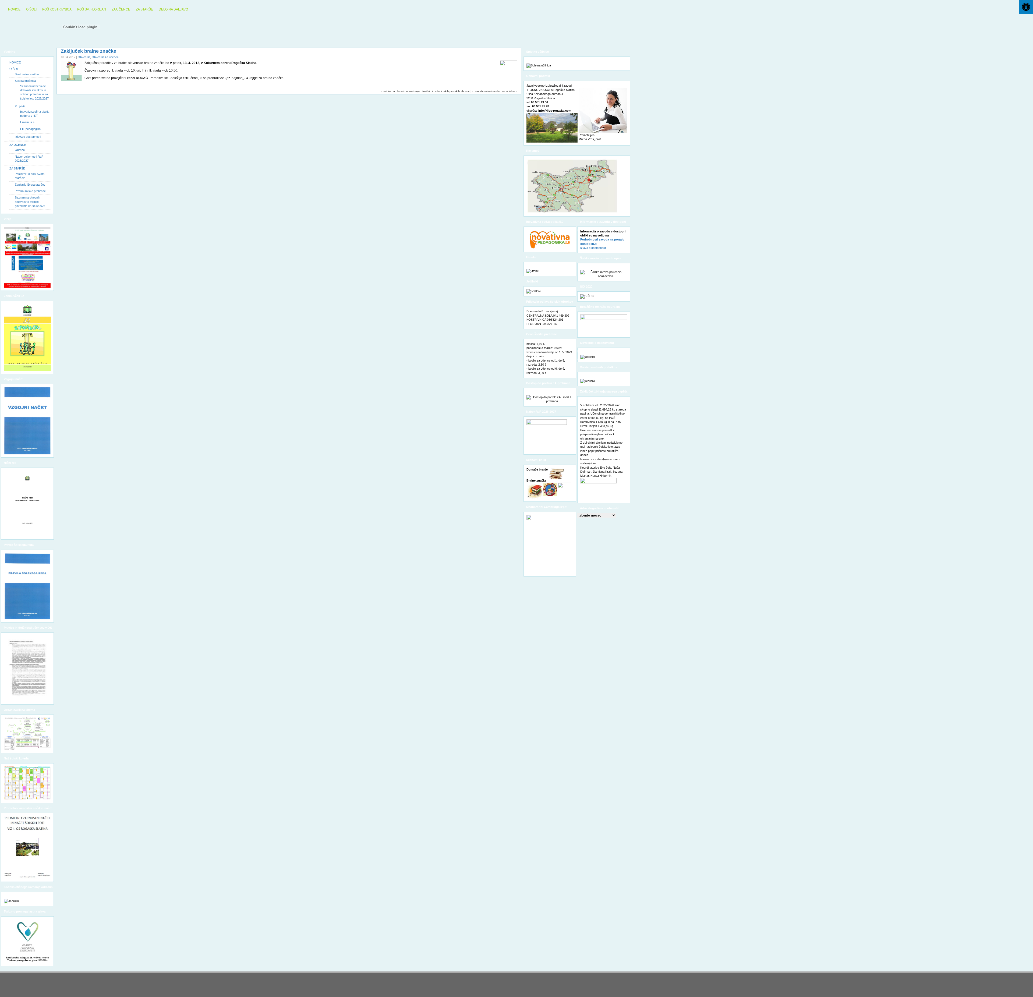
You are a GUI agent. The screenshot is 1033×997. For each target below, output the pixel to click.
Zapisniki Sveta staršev (30, 184)
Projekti (19, 106)
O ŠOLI (31, 9)
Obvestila (84, 57)
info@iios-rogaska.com (554, 110)
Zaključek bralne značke (88, 51)
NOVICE (14, 9)
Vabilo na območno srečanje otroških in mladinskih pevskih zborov (426, 91)
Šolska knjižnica (25, 80)
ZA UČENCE (121, 9)
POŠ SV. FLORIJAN (91, 9)
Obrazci (20, 149)
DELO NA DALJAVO (173, 9)
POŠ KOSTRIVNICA (57, 9)
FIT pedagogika (30, 128)
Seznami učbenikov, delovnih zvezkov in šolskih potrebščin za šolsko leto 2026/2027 (34, 92)
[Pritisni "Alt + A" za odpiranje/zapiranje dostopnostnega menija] (1026, 7)
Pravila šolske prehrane (30, 191)
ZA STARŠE (144, 9)
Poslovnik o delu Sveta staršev (29, 175)
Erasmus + (27, 122)
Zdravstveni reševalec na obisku (493, 91)
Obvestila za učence (105, 57)
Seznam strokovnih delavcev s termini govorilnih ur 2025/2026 (30, 201)
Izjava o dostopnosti (28, 136)
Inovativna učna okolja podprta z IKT (34, 113)
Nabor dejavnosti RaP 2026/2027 (29, 158)
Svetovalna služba (27, 74)
